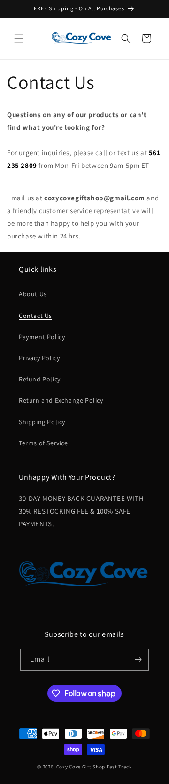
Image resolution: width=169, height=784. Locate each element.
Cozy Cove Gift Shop (80, 766)
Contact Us (35, 315)
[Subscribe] (138, 660)
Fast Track (119, 766)
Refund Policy (40, 379)
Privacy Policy (39, 358)
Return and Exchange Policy (61, 400)
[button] (18, 38)
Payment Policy (42, 337)
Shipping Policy (42, 422)
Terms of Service (43, 443)
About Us (33, 294)
